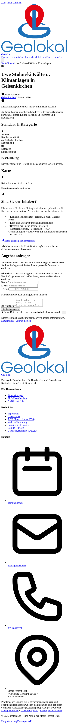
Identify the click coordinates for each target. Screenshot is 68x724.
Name (5, 282)
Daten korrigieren (29, 710)
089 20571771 (15, 628)
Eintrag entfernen (10, 710)
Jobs (38, 57)
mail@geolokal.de (17, 565)
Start (3, 63)
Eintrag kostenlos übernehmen (19, 240)
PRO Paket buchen (17, 398)
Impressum (13, 413)
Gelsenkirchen (8, 97)
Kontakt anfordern (11, 309)
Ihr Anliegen (8, 305)
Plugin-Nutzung (9, 721)
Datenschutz (7, 320)
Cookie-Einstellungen (18, 425)
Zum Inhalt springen (11, 2)
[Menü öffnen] (2, 60)
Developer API (24, 721)
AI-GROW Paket (16, 401)
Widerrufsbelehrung (17, 422)
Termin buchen (15, 502)
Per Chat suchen (28, 57)
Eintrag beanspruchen (51, 710)
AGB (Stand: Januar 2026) (21, 419)
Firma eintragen (54, 57)
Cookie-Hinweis (16, 427)
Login (43, 57)
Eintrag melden (23, 320)
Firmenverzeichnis (10, 57)
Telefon (5, 289)
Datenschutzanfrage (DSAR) (22, 430)
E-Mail (4, 285)
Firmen (10, 63)
